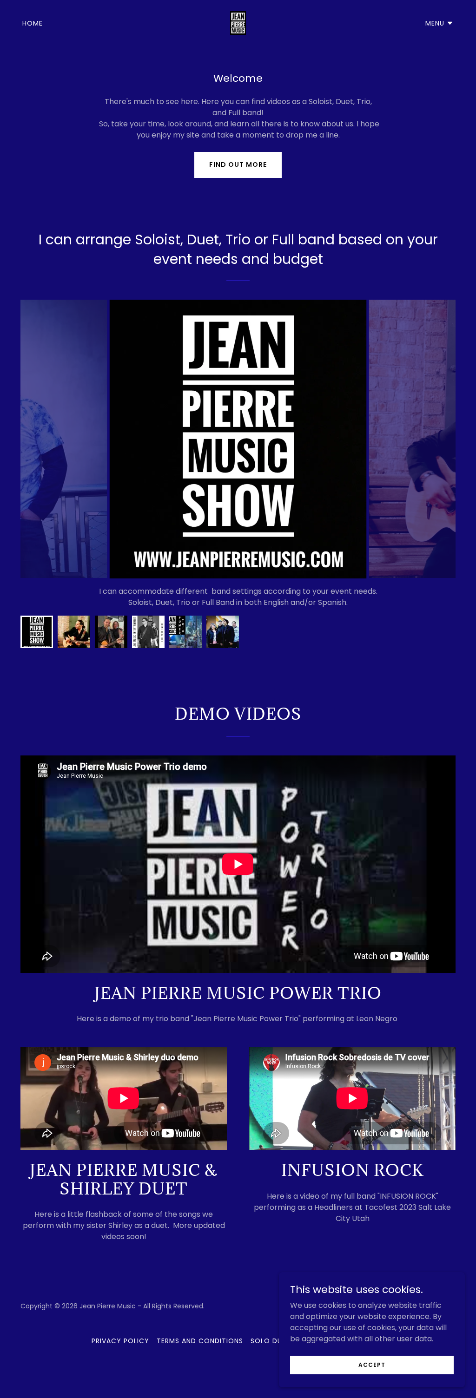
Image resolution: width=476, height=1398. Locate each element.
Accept (371, 1364)
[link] (238, 22)
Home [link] (32, 23)
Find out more (238, 164)
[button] (439, 23)
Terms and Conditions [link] (200, 1340)
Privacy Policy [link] (120, 1340)
